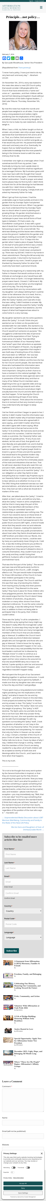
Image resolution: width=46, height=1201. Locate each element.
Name (4, 1117)
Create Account (39, 1)
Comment (7, 1086)
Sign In (31, 1)
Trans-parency (24, 67)
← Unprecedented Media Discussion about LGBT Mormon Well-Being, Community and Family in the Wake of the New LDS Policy (22, 820)
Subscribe (11, 950)
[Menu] (41, 7)
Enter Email (8, 887)
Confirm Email (9, 898)
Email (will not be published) (14, 1131)
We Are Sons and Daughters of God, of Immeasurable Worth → (27, 828)
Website (5, 1144)
